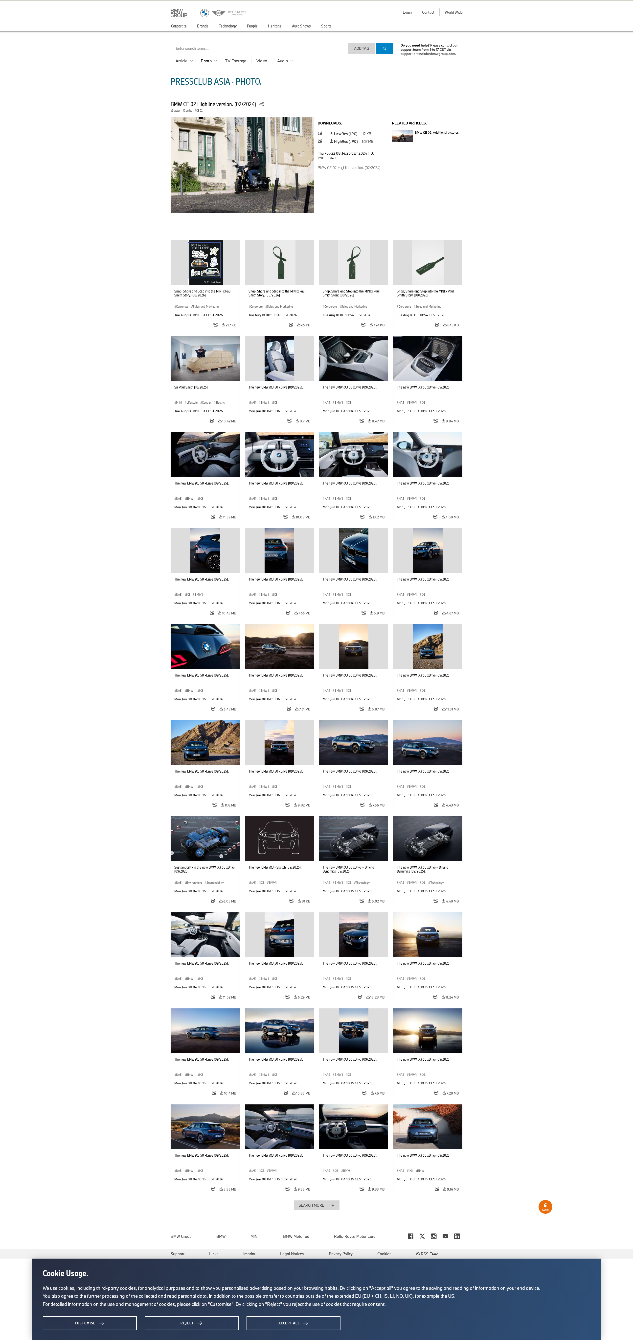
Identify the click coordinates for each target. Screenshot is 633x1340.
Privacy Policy (341, 1253)
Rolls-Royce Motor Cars (354, 1236)
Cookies (384, 1253)
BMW (221, 1236)
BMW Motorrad (296, 1236)
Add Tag (361, 48)
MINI (254, 1236)
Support (177, 1253)
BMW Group (181, 1236)
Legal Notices (292, 1253)
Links (214, 1253)
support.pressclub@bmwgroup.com (428, 53)
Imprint (249, 1253)
